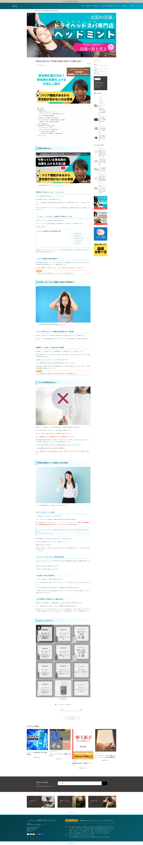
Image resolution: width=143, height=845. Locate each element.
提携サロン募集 (77, 832)
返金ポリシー (76, 830)
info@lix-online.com (32, 828)
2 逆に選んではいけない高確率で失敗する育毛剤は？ (48, 117)
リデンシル (77, 243)
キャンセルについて (72, 828)
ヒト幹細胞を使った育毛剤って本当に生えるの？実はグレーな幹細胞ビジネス (57, 373)
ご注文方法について (86, 826)
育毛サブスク (89, 5)
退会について (106, 830)
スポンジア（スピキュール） (43, 560)
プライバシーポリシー (111, 828)
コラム (95, 67)
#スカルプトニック (98, 86)
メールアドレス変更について (98, 830)
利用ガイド (74, 826)
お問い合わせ (92, 828)
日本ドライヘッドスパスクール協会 (88, 834)
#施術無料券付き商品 (99, 82)
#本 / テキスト (97, 87)
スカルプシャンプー (90, 820)
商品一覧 (104, 5)
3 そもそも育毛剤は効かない (43, 123)
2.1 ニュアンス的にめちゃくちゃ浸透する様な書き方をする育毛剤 (51, 119)
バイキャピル (78, 240)
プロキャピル (78, 235)
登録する (104, 783)
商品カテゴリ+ (97, 5)
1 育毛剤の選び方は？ (41, 110)
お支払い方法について (93, 826)
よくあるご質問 (86, 828)
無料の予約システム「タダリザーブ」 (97, 836)
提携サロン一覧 (111, 5)
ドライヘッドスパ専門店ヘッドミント (75, 834)
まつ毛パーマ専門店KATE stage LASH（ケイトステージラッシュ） (80, 836)
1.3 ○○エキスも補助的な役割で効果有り (46, 115)
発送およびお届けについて (101, 826)
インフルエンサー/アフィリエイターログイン (101, 832)
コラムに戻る (71, 718)
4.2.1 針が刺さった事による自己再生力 (47, 131)
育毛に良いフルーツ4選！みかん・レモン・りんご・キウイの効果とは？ (56, 273)
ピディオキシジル (79, 238)
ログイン (80, 830)
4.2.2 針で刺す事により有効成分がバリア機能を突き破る (51, 133)
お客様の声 (96, 70)
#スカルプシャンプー (99, 83)
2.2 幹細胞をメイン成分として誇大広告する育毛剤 (48, 121)
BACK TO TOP (72, 812)
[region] (63, 238)
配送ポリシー (71, 830)
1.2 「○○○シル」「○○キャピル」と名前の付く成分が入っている (51, 113)
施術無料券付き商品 (83, 820)
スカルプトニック (106, 820)
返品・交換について (110, 826)
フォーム (48, 786)
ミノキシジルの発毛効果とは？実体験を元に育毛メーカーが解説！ (71, 207)
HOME (83, 5)
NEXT (81, 709)
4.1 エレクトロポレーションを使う (45, 127)
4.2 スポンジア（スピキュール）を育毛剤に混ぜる (48, 129)
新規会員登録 (85, 830)
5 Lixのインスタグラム (41, 135)
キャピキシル (78, 233)
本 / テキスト (111, 820)
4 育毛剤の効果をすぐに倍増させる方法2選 (46, 125)
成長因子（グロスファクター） (44, 359)
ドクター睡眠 (106, 836)
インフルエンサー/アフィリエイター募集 (87, 832)
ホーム (70, 826)
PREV (62, 709)
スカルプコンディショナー (98, 820)
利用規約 (96, 828)
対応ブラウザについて (80, 828)
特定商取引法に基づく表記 (102, 828)
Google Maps (44, 824)
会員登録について (79, 826)
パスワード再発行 (90, 830)
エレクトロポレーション (48, 516)
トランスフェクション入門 (46, 533)
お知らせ (95, 64)
